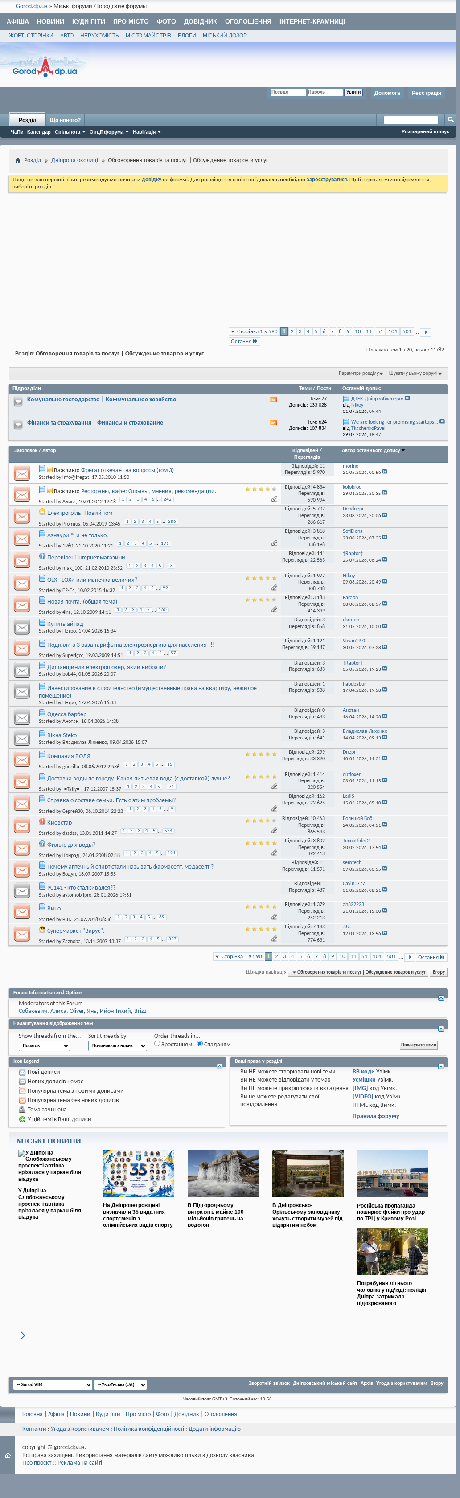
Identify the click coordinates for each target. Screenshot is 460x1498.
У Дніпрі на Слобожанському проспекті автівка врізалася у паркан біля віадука (49, 1204)
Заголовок (25, 450)
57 (173, 653)
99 (165, 588)
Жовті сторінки (31, 36)
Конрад (71, 855)
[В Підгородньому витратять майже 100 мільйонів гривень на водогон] (223, 1200)
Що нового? (65, 120)
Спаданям (216, 1044)
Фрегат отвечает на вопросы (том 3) (127, 470)
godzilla (70, 767)
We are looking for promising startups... (394, 422)
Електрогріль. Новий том (79, 513)
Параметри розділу (359, 373)
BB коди (364, 1072)
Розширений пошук (425, 131)
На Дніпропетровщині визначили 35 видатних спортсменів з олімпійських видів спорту (138, 1215)
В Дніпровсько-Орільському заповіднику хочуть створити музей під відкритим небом (307, 1215)
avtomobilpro (76, 895)
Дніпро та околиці (74, 160)
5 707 (319, 509)
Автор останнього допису (371, 450)
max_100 (72, 568)
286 (172, 521)
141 (321, 553)
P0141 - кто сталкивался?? (81, 888)
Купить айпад (65, 624)
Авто (67, 36)
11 (369, 332)
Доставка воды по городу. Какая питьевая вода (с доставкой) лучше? (138, 779)
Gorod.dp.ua (32, 6)
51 (380, 332)
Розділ (28, 120)
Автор (49, 450)
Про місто (131, 21)
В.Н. (66, 919)
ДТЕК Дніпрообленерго (377, 399)
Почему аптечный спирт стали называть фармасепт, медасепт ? (130, 867)
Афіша (18, 21)
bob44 (69, 674)
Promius (71, 524)
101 (393, 332)
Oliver (77, 1011)
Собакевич (33, 1011)
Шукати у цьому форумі (413, 373)
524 (168, 831)
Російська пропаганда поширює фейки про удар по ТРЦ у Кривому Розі (391, 1212)
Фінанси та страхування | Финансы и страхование (95, 423)
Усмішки (364, 1080)
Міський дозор (225, 36)
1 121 (319, 641)
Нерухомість (99, 36)
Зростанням (176, 1044)
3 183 (319, 597)
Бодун (69, 874)
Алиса (69, 502)
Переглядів (307, 457)
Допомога (387, 93)
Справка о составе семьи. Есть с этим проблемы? (111, 800)
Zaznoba (71, 941)
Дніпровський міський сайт (325, 1383)
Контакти (34, 1429)
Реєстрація (426, 93)
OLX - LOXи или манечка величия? (92, 580)
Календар (39, 132)
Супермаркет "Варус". (76, 931)
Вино (54, 909)
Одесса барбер (66, 714)
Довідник (200, 21)
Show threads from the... (50, 1036)
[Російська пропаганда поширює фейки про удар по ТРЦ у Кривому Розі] (392, 1201)
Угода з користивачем (80, 1429)
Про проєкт (36, 1463)
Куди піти (88, 21)
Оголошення (248, 21)
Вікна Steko (62, 735)
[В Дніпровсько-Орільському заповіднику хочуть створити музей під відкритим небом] (308, 1200)
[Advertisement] (228, 261)
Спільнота (67, 132)
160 (163, 610)
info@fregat (75, 477)
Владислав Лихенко (84, 742)
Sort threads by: (108, 1036)
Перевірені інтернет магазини (86, 558)
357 (172, 939)
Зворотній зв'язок (269, 1383)
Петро (69, 631)
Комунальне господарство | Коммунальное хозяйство (102, 399)
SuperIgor (72, 655)
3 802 (319, 841)
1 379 (319, 904)
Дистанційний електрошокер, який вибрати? (106, 667)
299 (321, 752)
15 (169, 764)
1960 (67, 546)
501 (407, 332)
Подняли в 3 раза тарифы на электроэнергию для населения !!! (131, 645)
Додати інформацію (215, 1429)
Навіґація (144, 132)
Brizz (140, 1011)
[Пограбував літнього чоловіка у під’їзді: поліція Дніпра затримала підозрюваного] (392, 1278)
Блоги (187, 36)
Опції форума (106, 132)
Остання (241, 341)
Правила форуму (376, 1116)
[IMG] (360, 1088)
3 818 (319, 531)
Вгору (439, 972)
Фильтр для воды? (71, 845)
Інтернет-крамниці (312, 21)
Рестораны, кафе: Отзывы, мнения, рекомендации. (149, 491)
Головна (32, 1414)
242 (168, 499)
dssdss (69, 833)
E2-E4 (68, 590)
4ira (66, 612)
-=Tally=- (71, 789)
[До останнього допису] (384, 472)
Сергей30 (72, 811)
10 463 (317, 818)
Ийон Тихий (115, 1011)
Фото (166, 21)
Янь (92, 1011)
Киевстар (59, 823)
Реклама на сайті (80, 1463)
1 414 (319, 774)
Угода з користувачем (401, 1383)
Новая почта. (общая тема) (82, 602)
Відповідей (305, 450)
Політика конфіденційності (149, 1429)
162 (321, 796)
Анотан (70, 721)
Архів (367, 1383)
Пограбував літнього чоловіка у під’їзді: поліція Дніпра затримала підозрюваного (391, 1293)
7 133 (319, 927)
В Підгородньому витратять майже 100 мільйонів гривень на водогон (216, 1215)
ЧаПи (17, 132)
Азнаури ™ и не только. (77, 535)
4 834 (319, 487)
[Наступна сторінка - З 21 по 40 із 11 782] (425, 332)
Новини (50, 21)
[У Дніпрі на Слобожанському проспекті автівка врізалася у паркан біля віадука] (54, 1179)
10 (358, 332)
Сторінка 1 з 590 (257, 332)
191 (165, 543)
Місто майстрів (148, 36)
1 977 (319, 576)
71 (171, 786)
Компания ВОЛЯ (68, 756)
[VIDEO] (363, 1097)
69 (161, 917)
